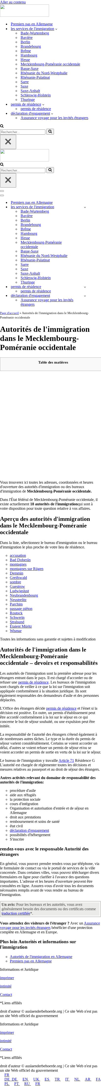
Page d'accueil (9, 313)
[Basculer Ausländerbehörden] (85, 207)
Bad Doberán (20, 560)
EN (26, 1079)
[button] (56, 29)
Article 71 (66, 760)
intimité (6, 986)
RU (27, 1084)
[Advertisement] (50, 425)
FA (98, 1079)
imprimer (7, 978)
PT (17, 1084)
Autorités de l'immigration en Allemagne (41, 957)
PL (7, 1084)
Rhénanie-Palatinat (35, 77)
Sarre (25, 82)
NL (77, 1079)
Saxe (24, 86)
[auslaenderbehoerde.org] (24, 15)
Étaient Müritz (21, 626)
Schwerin (17, 617)
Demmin (16, 573)
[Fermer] (8, 142)
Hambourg (29, 55)
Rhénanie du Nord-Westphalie (44, 73)
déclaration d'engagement (29, 830)
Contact (6, 994)
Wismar (16, 631)
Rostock (16, 613)
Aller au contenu (13, 2)
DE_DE (11, 1079)
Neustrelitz (18, 600)
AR (88, 1079)
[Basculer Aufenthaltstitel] (85, 287)
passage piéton (21, 609)
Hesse (25, 60)
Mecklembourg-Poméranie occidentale (50, 64)
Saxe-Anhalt (30, 91)
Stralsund (17, 622)
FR (6, 1075)
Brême (26, 51)
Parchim (16, 604)
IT (67, 1079)
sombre (15, 582)
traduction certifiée (15, 913)
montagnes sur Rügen (26, 569)
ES (47, 1079)
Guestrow (17, 586)
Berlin (25, 42)
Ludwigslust (19, 591)
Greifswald (18, 577)
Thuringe (28, 99)
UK (36, 1079)
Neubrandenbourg (24, 595)
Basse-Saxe (29, 68)
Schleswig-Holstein (36, 95)
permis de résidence (36, 109)
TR (58, 1079)
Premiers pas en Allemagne (32, 24)
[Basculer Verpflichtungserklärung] (85, 296)
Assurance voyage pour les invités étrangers (54, 118)
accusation (18, 555)
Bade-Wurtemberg (35, 33)
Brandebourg (31, 46)
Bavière (27, 37)
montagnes (18, 564)
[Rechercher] (2, 126)
